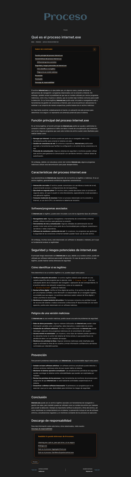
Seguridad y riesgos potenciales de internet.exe (51, 65)
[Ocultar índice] (94, 49)
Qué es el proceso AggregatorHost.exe (52, 449)
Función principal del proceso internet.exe (49, 55)
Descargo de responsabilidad (44, 82)
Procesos (35, 461)
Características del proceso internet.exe (48, 59)
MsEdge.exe (42, 446)
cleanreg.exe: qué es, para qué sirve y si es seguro (56, 442)
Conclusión (39, 79)
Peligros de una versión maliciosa (47, 72)
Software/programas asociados (46, 62)
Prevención (39, 75)
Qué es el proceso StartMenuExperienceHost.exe (56, 452)
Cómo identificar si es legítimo (46, 69)
